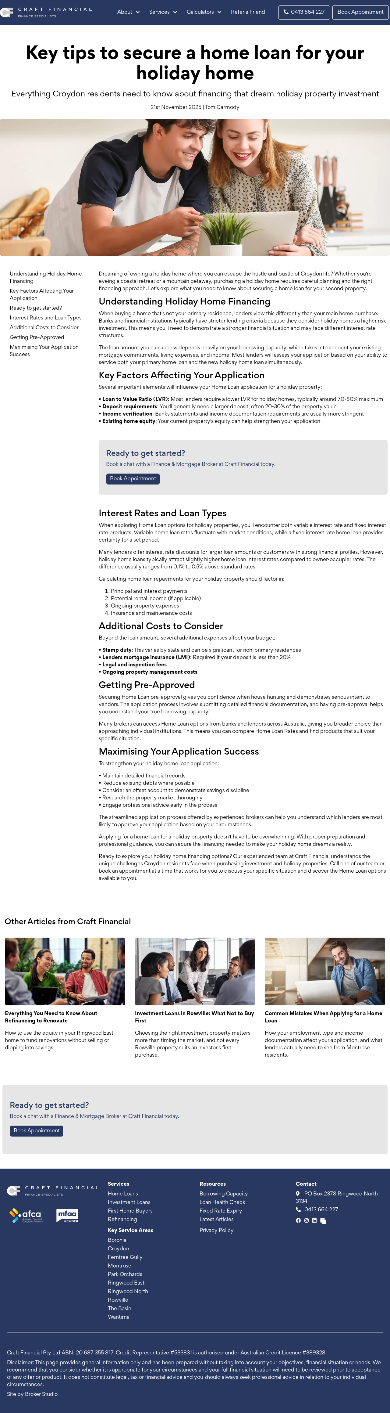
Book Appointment (361, 12)
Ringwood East (126, 1283)
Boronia (117, 1240)
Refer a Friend (248, 12)
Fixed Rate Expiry (221, 1211)
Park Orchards (125, 1274)
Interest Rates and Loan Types (46, 318)
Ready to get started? (36, 308)
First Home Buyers (130, 1211)
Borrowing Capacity (224, 1194)
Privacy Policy (217, 1230)
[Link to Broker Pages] (323, 1221)
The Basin (119, 1309)
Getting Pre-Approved (37, 337)
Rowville (118, 1300)
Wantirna (118, 1317)
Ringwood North (128, 1291)
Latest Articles (217, 1219)
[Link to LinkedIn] (315, 1221)
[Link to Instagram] (307, 1221)
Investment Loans (129, 1202)
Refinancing (122, 1219)
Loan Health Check (222, 1202)
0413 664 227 (308, 12)
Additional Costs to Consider (44, 328)
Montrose (119, 1266)
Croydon (118, 1249)
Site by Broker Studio (32, 1394)
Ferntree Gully (125, 1257)
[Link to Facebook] (299, 1221)
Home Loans (123, 1194)
